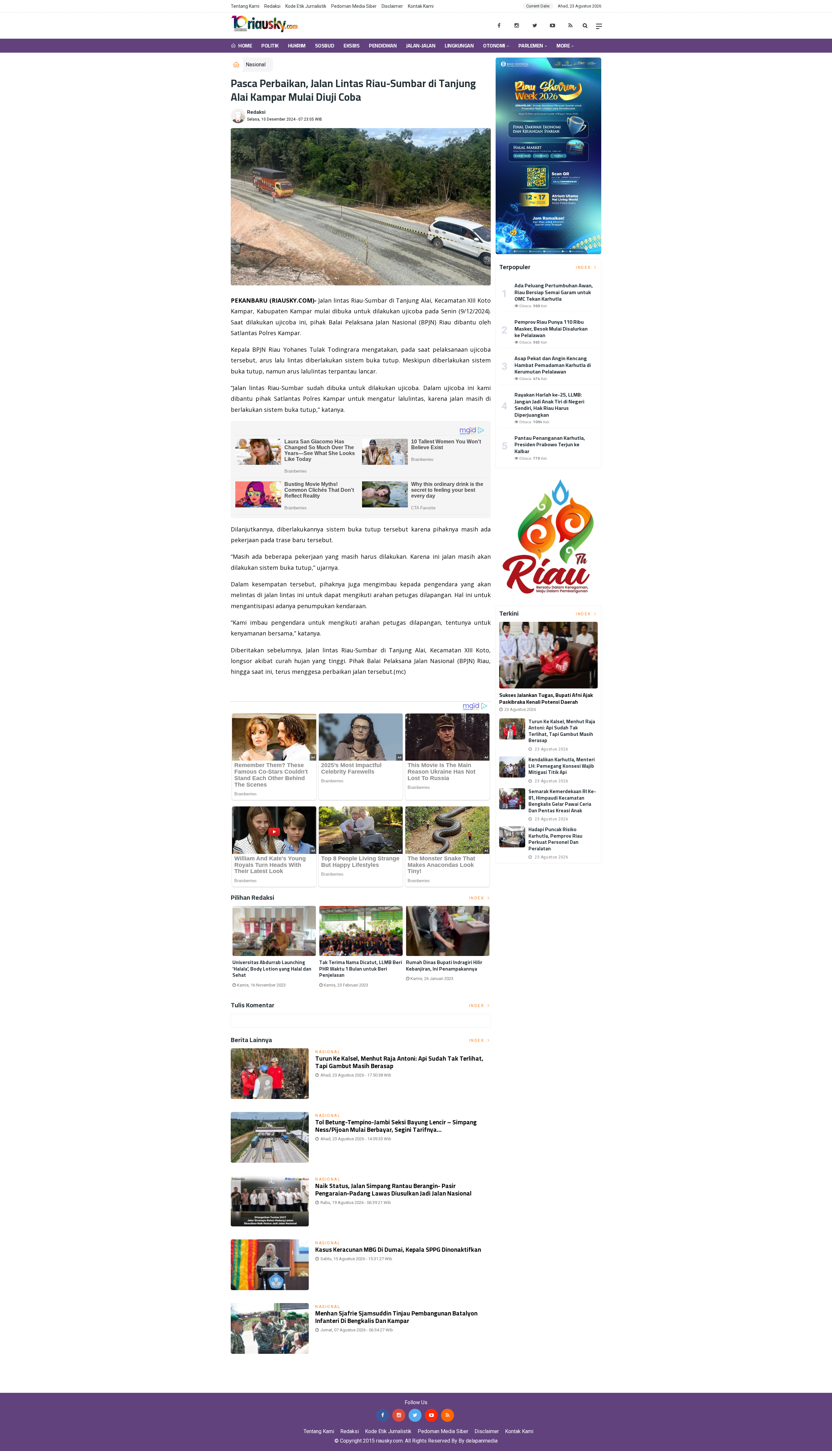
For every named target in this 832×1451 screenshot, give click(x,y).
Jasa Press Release (23, 1388)
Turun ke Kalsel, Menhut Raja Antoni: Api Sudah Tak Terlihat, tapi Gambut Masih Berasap (399, 1062)
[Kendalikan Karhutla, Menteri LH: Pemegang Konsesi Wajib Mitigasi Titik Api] (512, 767)
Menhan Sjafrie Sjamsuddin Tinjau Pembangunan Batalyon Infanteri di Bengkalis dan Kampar (396, 1317)
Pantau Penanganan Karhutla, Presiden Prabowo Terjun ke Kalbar (549, 444)
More (563, 45)
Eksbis (351, 45)
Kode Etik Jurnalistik (305, 6)
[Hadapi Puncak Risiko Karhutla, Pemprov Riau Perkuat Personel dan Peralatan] (512, 836)
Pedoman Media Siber (354, 6)
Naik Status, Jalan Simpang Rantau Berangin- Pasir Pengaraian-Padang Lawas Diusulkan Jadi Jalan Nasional (393, 1189)
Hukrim (297, 45)
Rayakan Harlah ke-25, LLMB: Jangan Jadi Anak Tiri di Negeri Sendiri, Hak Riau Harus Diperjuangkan (549, 405)
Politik (270, 45)
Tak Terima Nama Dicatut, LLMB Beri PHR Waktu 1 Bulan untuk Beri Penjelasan (360, 968)
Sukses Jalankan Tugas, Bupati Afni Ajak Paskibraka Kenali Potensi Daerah (546, 698)
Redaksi (272, 6)
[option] (274, 949)
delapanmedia (482, 1441)
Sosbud (324, 45)
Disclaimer (392, 6)
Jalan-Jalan (420, 45)
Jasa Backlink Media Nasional (82, 1388)
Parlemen (530, 45)
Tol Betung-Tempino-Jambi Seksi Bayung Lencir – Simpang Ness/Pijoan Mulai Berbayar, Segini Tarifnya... (396, 1125)
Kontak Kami (421, 6)
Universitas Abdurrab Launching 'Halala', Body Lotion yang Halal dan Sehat (271, 968)
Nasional (256, 64)
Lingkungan (459, 45)
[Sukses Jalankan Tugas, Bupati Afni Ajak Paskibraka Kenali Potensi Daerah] (548, 655)
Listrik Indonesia (253, 688)
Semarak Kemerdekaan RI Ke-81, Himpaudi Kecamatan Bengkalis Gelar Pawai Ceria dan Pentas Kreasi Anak (562, 801)
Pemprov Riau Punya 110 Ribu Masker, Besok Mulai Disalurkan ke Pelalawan (551, 328)
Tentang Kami (245, 6)
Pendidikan (382, 45)
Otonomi (494, 45)
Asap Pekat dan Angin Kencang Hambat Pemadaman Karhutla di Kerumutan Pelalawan (552, 365)
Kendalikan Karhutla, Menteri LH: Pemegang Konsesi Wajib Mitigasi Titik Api (561, 766)
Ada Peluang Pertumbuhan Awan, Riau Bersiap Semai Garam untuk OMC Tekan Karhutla (553, 292)
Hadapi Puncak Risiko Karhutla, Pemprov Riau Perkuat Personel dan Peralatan (555, 839)
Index (477, 898)
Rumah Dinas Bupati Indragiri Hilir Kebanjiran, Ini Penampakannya (444, 965)
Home (245, 45)
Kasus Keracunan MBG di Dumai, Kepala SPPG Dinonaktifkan (398, 1249)
